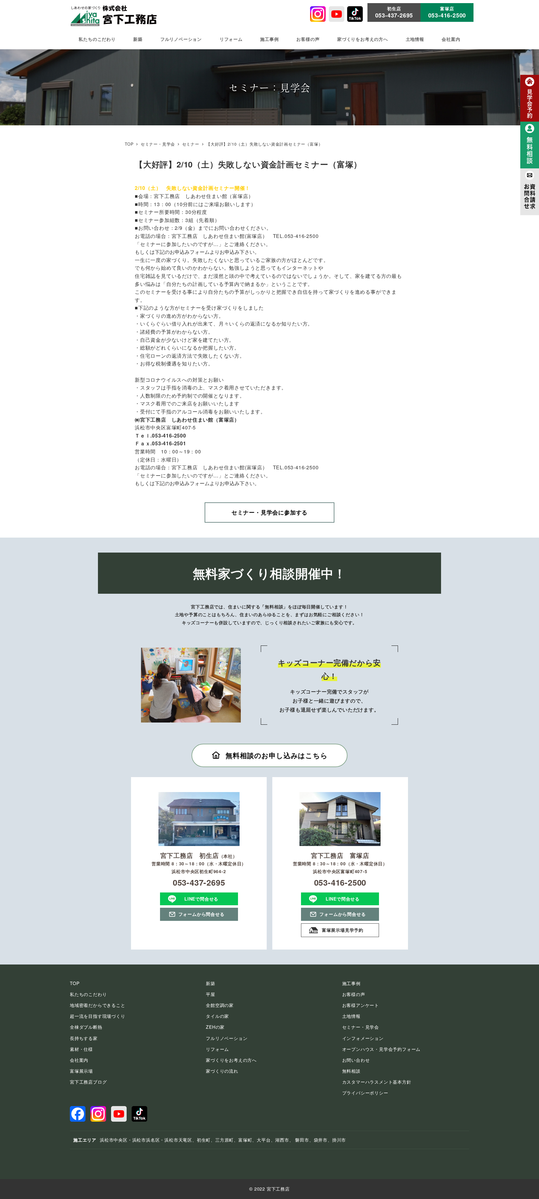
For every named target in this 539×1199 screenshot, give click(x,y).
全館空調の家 (220, 1005)
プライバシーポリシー (365, 1093)
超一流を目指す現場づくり (97, 1016)
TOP (74, 983)
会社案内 (79, 1060)
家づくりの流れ (222, 1071)
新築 (210, 983)
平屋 (210, 994)
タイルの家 (217, 1016)
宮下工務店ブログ (88, 1082)
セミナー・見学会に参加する (269, 512)
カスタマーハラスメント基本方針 (376, 1082)
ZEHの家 (215, 1027)
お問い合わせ (356, 1060)
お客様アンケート (360, 1005)
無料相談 (351, 1071)
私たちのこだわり (88, 994)
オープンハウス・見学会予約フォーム (381, 1049)
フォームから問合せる (201, 914)
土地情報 (351, 1016)
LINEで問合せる (201, 899)
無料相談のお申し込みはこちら (277, 755)
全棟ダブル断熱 (86, 1027)
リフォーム (217, 1049)
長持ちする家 (84, 1038)
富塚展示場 (81, 1071)
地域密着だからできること (97, 1005)
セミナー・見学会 (360, 1027)
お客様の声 (353, 994)
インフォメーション (363, 1038)
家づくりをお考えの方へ (231, 1060)
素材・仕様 (81, 1049)
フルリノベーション (226, 1038)
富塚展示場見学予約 (342, 930)
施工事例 (351, 983)
